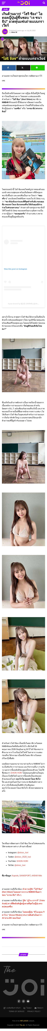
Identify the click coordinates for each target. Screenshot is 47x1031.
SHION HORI (16, 773)
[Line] (38, 67)
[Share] (9, 67)
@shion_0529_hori (23, 857)
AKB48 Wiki (37, 876)
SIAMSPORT (25, 876)
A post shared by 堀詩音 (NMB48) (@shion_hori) (26, 304)
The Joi (22, 1025)
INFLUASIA (24, 1021)
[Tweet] (23, 67)
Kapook (15, 876)
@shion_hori (22, 853)
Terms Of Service (16, 1011)
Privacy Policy (33, 1011)
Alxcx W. (14, 32)
